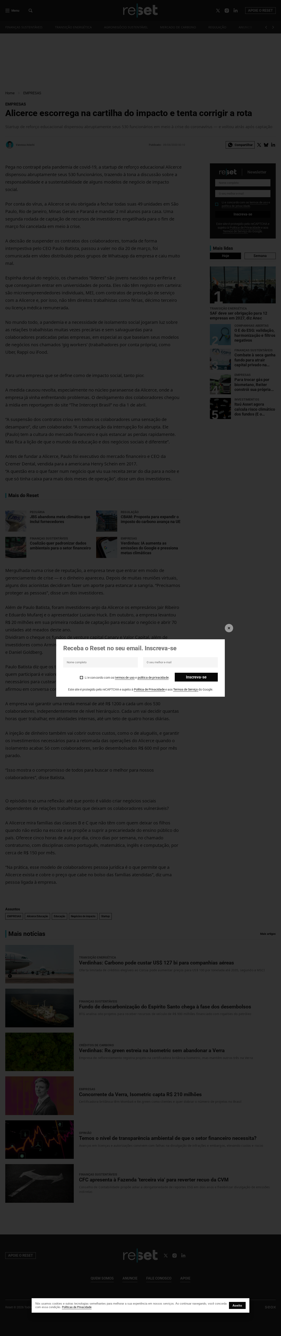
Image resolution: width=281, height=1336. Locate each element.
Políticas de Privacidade (77, 1307)
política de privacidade (153, 677)
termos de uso (125, 677)
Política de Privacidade (149, 689)
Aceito (237, 1305)
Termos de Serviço (185, 689)
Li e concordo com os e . (127, 677)
